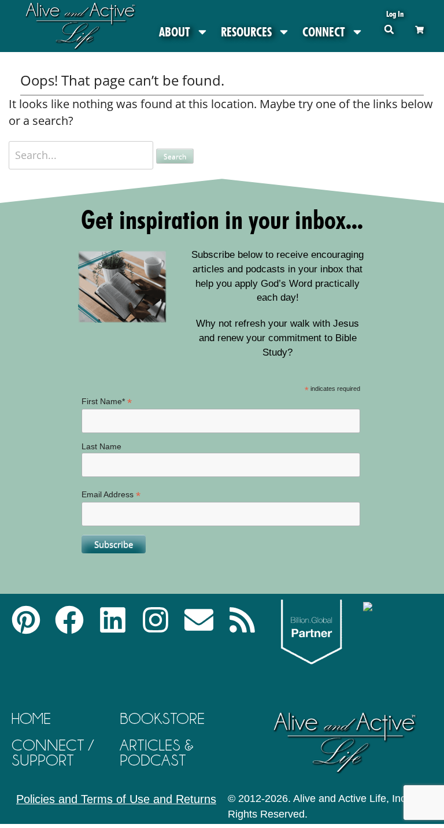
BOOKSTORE (162, 718)
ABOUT (174, 31)
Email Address (111, 494)
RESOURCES (246, 31)
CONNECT (323, 31)
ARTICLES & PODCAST (157, 752)
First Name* (107, 401)
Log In (395, 14)
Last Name (101, 446)
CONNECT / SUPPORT (53, 752)
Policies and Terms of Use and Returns (116, 799)
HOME (31, 718)
